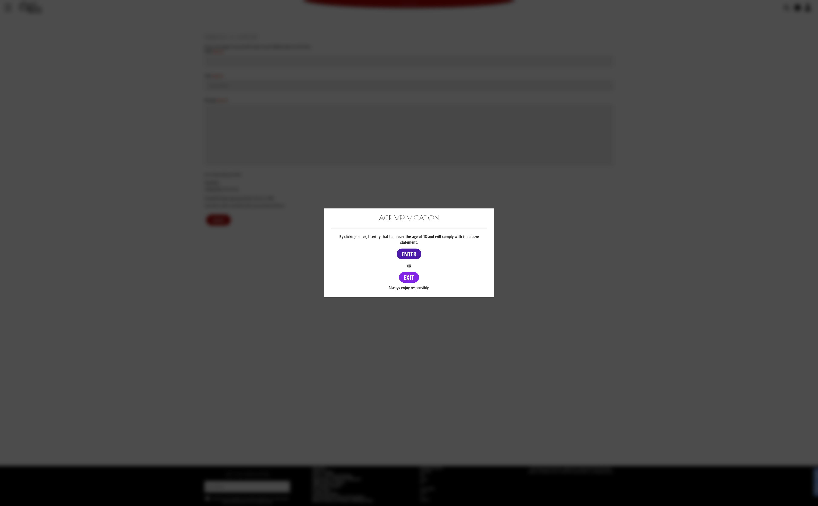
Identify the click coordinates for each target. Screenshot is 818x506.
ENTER (409, 254)
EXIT (409, 277)
